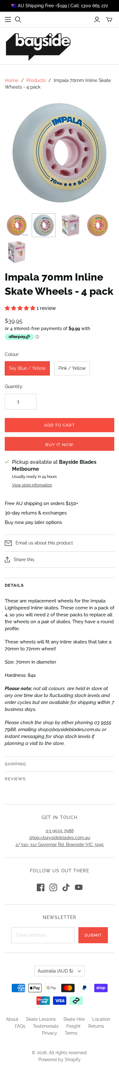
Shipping (15, 764)
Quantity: (14, 386)
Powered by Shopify (59, 1059)
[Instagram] (53, 887)
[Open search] (18, 19)
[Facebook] (40, 887)
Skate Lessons (41, 1019)
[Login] (97, 19)
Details (14, 585)
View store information (32, 485)
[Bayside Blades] (38, 46)
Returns (96, 1026)
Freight (73, 1026)
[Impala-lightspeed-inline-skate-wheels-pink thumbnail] (97, 225)
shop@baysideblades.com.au (59, 837)
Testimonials (46, 1026)
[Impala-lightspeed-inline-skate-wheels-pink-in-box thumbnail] (17, 252)
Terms (71, 1033)
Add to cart (59, 425)
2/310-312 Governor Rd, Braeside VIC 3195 (60, 844)
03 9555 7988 (60, 830)
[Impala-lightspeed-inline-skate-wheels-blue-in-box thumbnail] (71, 225)
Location (101, 1019)
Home (11, 80)
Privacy (49, 1033)
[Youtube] (79, 887)
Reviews (15, 778)
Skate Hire (74, 1019)
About (12, 1019)
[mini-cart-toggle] (109, 19)
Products (36, 80)
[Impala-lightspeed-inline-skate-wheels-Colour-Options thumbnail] (17, 225)
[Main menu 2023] (8, 19)
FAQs (20, 1026)
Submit (93, 935)
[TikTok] (66, 887)
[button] (20, 308)
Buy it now (59, 444)
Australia (55, 971)
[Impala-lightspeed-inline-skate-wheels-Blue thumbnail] (44, 225)
